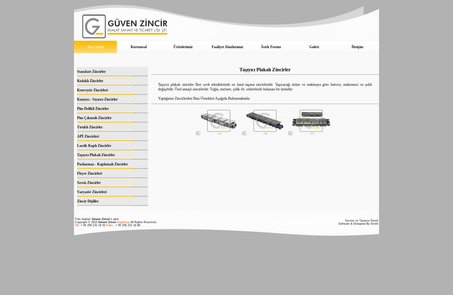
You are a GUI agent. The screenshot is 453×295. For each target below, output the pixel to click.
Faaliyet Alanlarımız (227, 47)
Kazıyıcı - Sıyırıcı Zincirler (97, 99)
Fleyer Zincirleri (89, 173)
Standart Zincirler (91, 71)
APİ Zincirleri (88, 136)
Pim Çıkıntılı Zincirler (94, 118)
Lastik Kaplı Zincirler (94, 145)
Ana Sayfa (95, 47)
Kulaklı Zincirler (90, 81)
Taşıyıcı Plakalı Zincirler (96, 155)
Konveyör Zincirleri (92, 90)
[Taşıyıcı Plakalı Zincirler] (219, 134)
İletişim (357, 47)
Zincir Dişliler (88, 201)
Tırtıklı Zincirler (90, 127)
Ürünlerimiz (183, 47)
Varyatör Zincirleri (92, 192)
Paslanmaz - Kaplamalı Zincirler (102, 164)
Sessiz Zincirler (89, 183)
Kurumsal (139, 47)
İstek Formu (271, 47)
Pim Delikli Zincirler (93, 108)
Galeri (314, 47)
